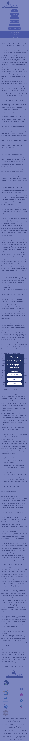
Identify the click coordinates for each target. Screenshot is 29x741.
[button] (22, 356)
